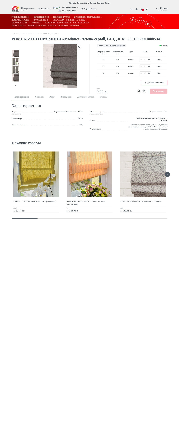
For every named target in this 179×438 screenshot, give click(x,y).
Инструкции (66, 97)
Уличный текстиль (75, 20)
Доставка (100, 3)
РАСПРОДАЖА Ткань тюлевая (42, 26)
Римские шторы (61, 17)
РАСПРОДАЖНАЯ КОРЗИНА (69, 26)
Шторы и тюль (41, 20)
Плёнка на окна (81, 23)
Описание (39, 97)
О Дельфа (72, 3)
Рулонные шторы (20, 17)
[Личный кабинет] (147, 9)
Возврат (93, 3)
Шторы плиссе (41, 17)
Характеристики (21, 97)
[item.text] (54, 7)
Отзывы (103, 97)
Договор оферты (83, 3)
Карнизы (36, 23)
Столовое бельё (19, 23)
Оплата (107, 3)
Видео (52, 97)
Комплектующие (20, 20)
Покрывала (58, 20)
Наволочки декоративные (58, 23)
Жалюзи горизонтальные (87, 17)
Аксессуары (18, 26)
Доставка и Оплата (85, 97)
